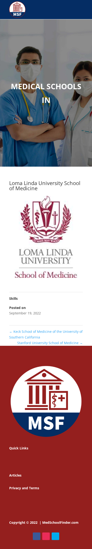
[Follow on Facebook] (36, 536)
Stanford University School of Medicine (50, 343)
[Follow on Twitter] (55, 536)
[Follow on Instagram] (46, 536)
